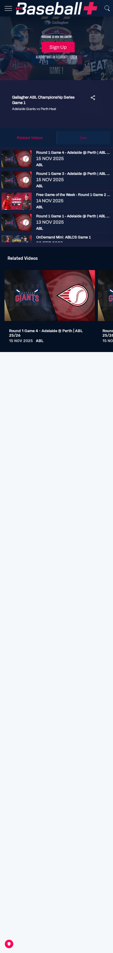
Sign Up (58, 47)
